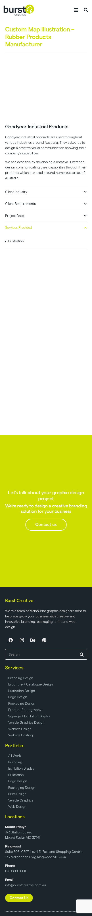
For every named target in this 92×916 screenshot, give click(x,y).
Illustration (16, 775)
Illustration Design (21, 691)
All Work (14, 756)
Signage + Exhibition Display (29, 716)
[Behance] (33, 640)
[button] (76, 10)
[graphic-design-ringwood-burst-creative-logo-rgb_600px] (18, 10)
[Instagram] (21, 640)
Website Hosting (20, 735)
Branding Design (20, 678)
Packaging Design (21, 703)
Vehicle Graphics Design (26, 722)
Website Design (19, 729)
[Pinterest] (44, 640)
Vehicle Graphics (20, 800)
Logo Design (17, 697)
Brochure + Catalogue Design (30, 684)
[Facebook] (10, 640)
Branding (15, 762)
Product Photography (24, 710)
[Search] (82, 654)
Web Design (17, 806)
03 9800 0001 (15, 871)
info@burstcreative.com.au (25, 885)
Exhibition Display (21, 768)
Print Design (17, 794)
